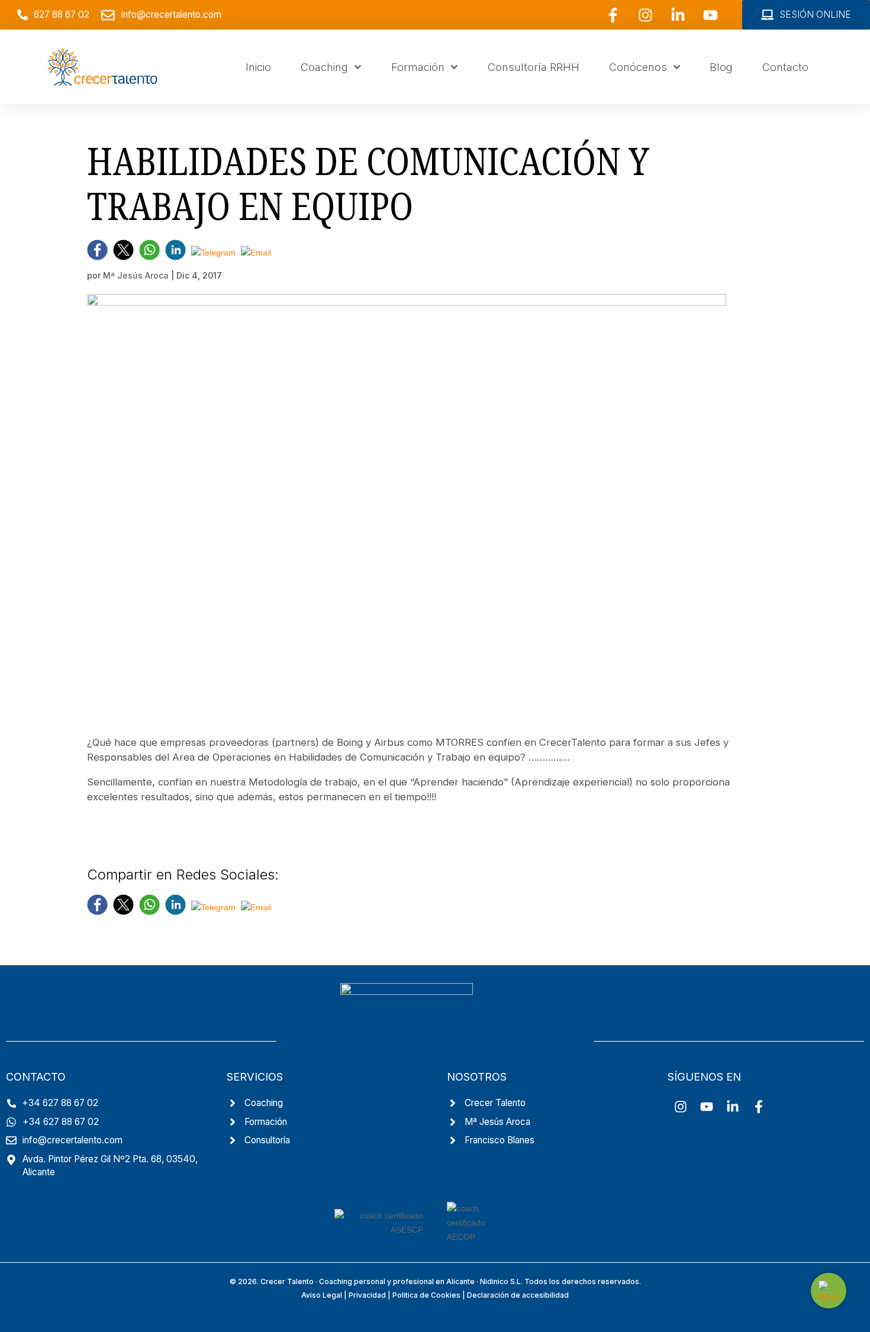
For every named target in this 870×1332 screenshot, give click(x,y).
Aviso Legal (321, 1295)
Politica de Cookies (426, 1295)
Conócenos (638, 66)
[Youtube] (710, 15)
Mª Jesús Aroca (136, 275)
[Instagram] (645, 15)
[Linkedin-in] (677, 15)
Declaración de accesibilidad (518, 1295)
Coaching (324, 66)
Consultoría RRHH (533, 66)
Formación (417, 66)
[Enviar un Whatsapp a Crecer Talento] (828, 1290)
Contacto (785, 66)
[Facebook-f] (612, 15)
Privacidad (367, 1295)
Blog (721, 66)
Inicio (258, 66)
